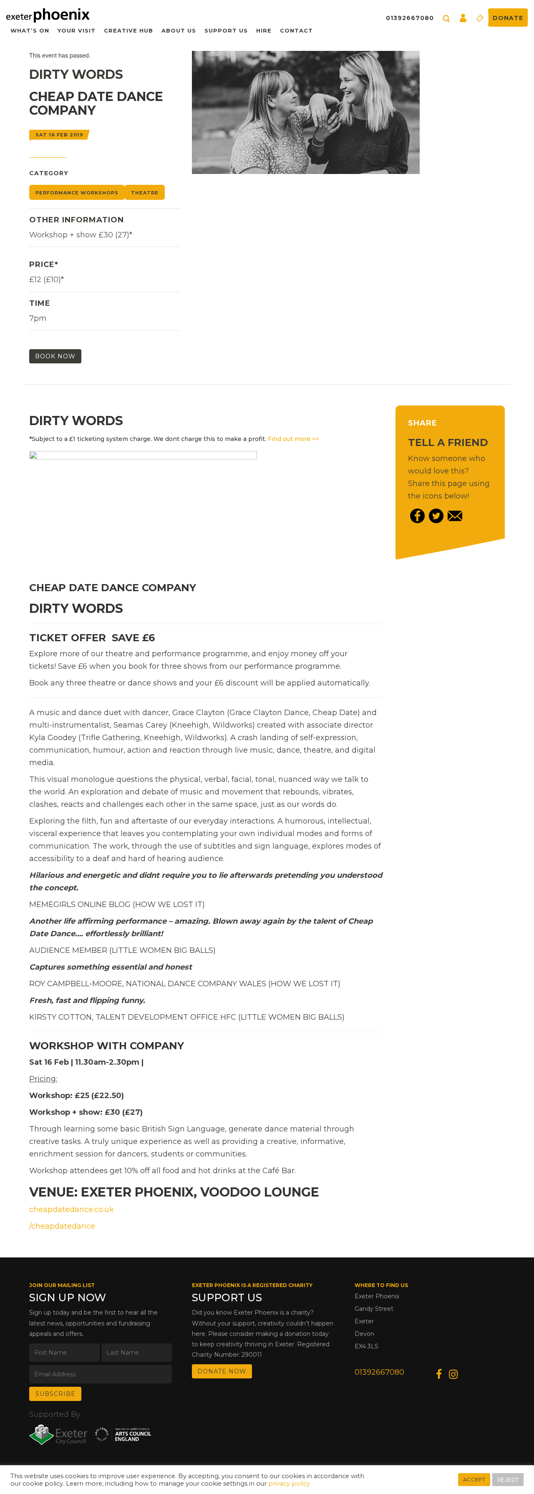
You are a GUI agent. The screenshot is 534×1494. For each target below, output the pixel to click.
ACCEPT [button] (474, 1479)
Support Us (226, 30)
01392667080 (410, 18)
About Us (178, 30)
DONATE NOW (222, 1371)
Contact (296, 30)
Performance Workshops (76, 193)
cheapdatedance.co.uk (71, 1209)
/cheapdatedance (62, 1226)
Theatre (145, 193)
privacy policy (289, 1483)
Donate (508, 18)
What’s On (29, 30)
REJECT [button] (508, 1480)
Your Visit (77, 30)
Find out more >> (293, 439)
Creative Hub (128, 30)
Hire (264, 30)
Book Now (55, 356)
